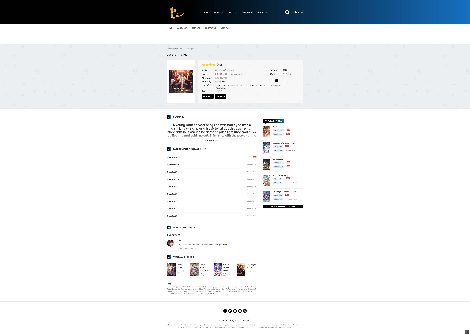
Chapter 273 (173, 216)
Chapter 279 (173, 172)
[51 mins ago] (288, 178)
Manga (187, 289)
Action (175, 49)
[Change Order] (205, 149)
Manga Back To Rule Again (226, 289)
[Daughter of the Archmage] (266, 148)
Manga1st (252, 289)
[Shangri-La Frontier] (266, 180)
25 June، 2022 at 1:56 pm (187, 249)
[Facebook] (225, 311)
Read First (207, 96)
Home (169, 49)
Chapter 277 (173, 186)
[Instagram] (245, 311)
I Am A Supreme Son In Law (204, 267)
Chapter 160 (278, 150)
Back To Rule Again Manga (205, 287)
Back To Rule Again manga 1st (228, 287)
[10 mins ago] (288, 130)
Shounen (262, 85)
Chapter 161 (278, 146)
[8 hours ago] (288, 166)
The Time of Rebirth (280, 127)
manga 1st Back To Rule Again (203, 289)
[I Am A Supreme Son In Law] (194, 269)
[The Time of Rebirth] (266, 131)
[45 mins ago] (288, 162)
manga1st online (174, 291)
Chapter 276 (173, 194)
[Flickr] (240, 311)
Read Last (220, 96)
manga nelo (242, 289)
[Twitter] (230, 311)
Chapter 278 (173, 179)
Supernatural (221, 88)
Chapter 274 (173, 208)
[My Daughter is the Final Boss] (266, 196)
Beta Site (233, 12)
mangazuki (197, 291)
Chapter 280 (173, 164)
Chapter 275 (173, 201)
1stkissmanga (172, 287)
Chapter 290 (278, 130)
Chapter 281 (172, 157)
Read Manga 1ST (220, 291)
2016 (285, 70)
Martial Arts (242, 85)
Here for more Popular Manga (283, 206)
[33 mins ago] (287, 146)
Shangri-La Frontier (280, 176)
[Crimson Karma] (171, 269)
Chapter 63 (278, 199)
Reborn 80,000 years (226, 267)
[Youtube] (235, 311)
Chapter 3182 (278, 167)
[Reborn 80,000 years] (218, 269)
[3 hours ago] (254, 157)
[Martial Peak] (266, 164)
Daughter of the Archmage (284, 143)
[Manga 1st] (176, 12)
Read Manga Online (206, 293)
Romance (253, 85)
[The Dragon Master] (241, 269)
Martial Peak (278, 159)
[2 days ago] (288, 134)
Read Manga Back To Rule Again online (183, 293)
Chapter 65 (278, 195)
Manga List (219, 12)
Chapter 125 (278, 183)
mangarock (186, 291)
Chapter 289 (278, 134)
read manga (207, 291)
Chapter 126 (278, 179)
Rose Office (220, 81)
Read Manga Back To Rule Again (240, 291)
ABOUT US (262, 12)
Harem (233, 85)
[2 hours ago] (287, 195)
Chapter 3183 (278, 163)
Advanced (298, 12)
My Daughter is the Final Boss (284, 192)
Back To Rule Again (187, 49)
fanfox (181, 289)
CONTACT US (247, 12)
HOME (206, 12)
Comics (225, 85)
